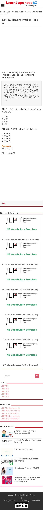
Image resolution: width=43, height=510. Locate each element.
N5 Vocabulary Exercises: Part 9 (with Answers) (20, 264)
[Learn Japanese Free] (21, 3)
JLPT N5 (5, 397)
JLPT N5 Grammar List (10, 419)
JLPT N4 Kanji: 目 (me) (23, 449)
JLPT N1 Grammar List (10, 408)
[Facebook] (21, 498)
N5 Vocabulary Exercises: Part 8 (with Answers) (20, 290)
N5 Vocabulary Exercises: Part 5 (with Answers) (20, 365)
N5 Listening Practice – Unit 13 (26, 468)
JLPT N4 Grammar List (10, 416)
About (10, 495)
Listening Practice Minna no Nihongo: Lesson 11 (25, 432)
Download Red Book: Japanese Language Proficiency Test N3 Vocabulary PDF (27, 479)
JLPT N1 (5, 386)
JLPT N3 (5, 391)
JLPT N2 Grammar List (10, 411)
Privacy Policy (29, 495)
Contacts (18, 495)
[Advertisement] (21, 48)
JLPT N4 (5, 394)
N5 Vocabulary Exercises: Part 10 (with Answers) (20, 239)
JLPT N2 (5, 389)
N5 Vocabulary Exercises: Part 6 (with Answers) (20, 340)
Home (2, 12)
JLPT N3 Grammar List (10, 413)
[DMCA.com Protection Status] (21, 505)
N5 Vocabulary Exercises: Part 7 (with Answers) (20, 315)
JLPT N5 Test (12, 12)
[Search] (37, 376)
